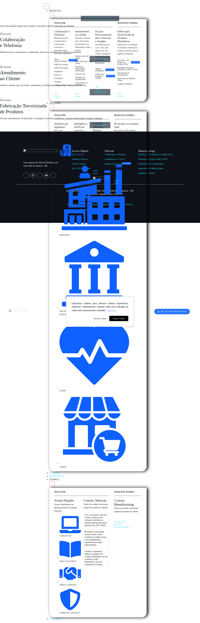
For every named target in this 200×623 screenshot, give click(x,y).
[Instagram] (26, 175)
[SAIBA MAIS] (94, 167)
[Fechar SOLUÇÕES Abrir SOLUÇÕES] (51, 107)
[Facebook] (39, 175)
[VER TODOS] (55, 91)
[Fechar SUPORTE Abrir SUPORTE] (51, 484)
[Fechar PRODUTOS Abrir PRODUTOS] (51, 15)
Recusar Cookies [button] (100, 318)
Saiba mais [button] (111, 310)
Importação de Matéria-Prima (150, 168)
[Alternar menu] (46, 6)
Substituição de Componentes (151, 164)
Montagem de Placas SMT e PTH (152, 159)
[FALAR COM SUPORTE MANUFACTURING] (115, 519)
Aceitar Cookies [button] (119, 318)
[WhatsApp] (33, 175)
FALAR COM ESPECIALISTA (174, 311)
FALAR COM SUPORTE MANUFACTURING (121, 524)
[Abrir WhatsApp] (193, 616)
